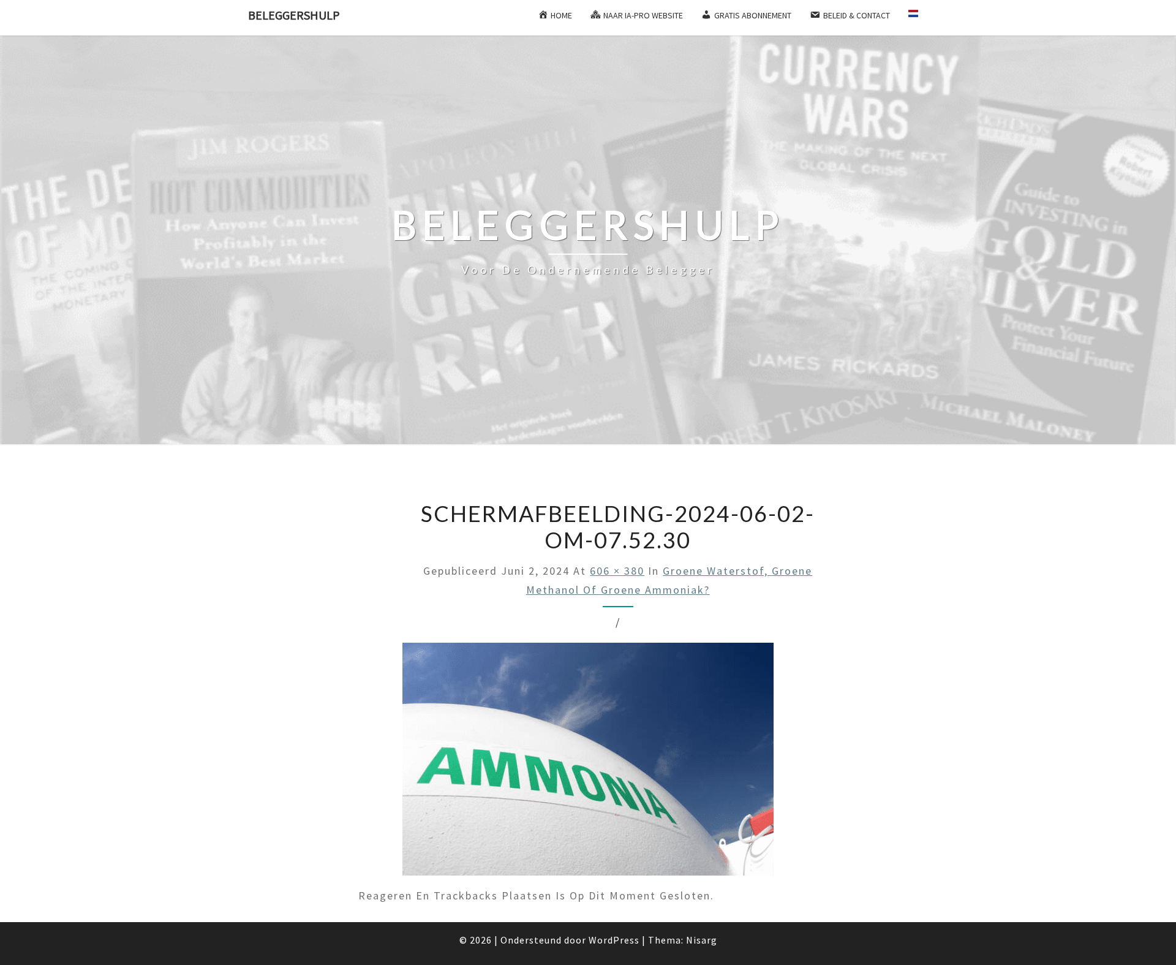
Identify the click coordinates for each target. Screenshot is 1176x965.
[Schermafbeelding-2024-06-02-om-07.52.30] (588, 764)
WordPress (614, 940)
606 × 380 (617, 571)
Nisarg (701, 940)
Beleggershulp (294, 15)
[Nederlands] (918, 18)
